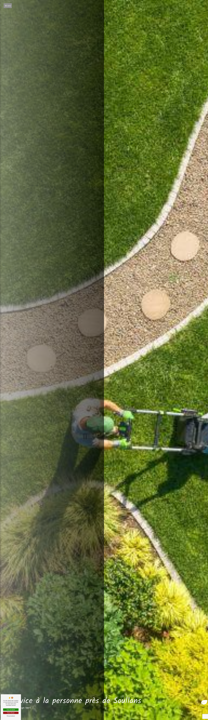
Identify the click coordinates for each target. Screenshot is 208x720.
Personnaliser (11, 716)
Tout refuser (11, 713)
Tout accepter (10, 709)
